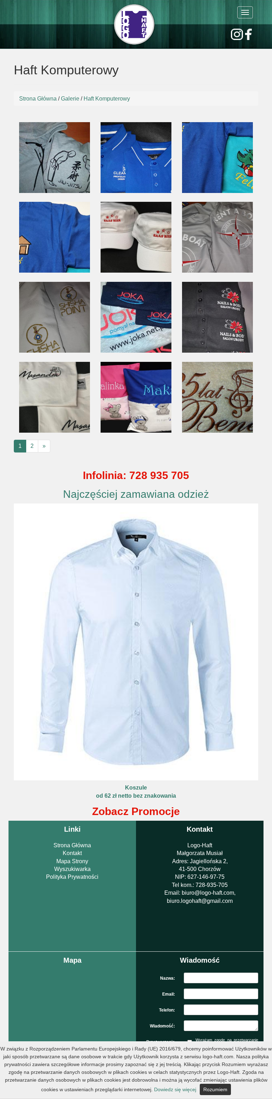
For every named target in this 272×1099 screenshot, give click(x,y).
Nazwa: (167, 978)
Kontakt (72, 853)
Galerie (70, 99)
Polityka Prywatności (72, 877)
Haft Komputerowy (107, 99)
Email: (168, 994)
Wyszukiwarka (72, 869)
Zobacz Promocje (136, 811)
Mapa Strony (72, 861)
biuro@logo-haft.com (208, 893)
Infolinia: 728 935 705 (136, 475)
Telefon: (167, 1010)
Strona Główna (38, 99)
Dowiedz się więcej (175, 1089)
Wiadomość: (162, 1026)
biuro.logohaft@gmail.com (200, 901)
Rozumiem (215, 1089)
